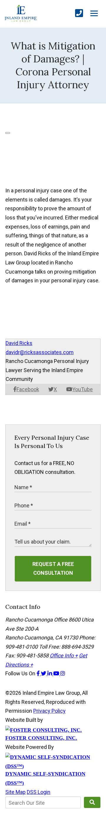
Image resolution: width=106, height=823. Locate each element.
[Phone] (79, 13)
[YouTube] (56, 673)
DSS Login (38, 792)
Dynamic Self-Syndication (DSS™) (45, 778)
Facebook (27, 389)
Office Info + (64, 655)
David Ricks (19, 343)
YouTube (82, 389)
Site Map (15, 792)
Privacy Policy (49, 711)
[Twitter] (44, 673)
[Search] (92, 802)
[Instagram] (62, 673)
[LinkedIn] (50, 673)
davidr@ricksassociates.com (40, 352)
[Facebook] (39, 673)
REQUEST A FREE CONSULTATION (53, 568)
